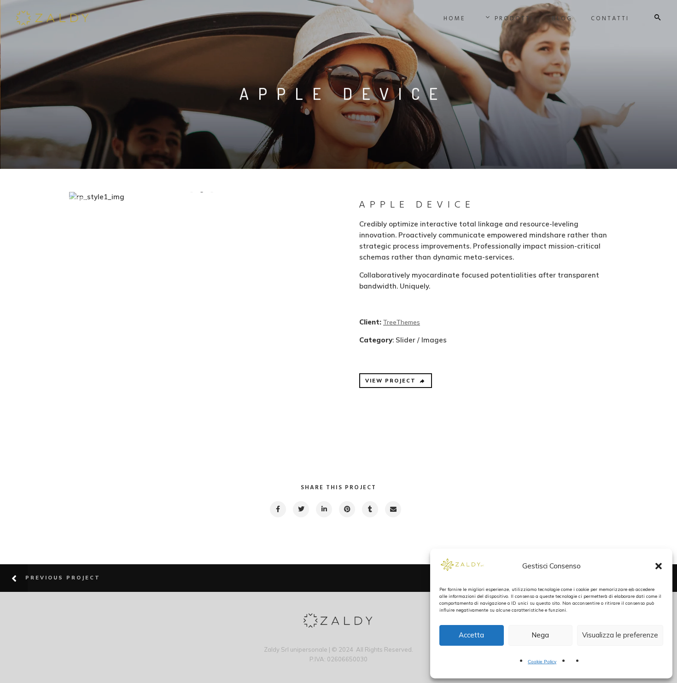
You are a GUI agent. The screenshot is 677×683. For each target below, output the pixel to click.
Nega (540, 635)
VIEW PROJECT (390, 380)
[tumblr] (370, 509)
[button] (658, 566)
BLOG (562, 18)
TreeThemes (401, 322)
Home (454, 18)
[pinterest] (346, 509)
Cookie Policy (542, 661)
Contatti (610, 18)
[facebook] (277, 509)
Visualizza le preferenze (620, 635)
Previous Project (62, 577)
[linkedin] (323, 509)
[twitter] (300, 509)
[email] (393, 509)
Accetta (471, 635)
